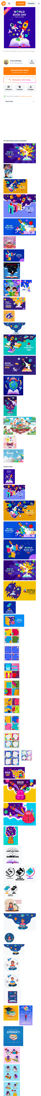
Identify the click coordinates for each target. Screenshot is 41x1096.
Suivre (32, 63)
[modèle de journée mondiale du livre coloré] (13, 455)
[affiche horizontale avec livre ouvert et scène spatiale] (20, 365)
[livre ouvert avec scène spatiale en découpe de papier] (9, 316)
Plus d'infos (9, 101)
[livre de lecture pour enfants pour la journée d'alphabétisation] (9, 242)
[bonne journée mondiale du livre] (9, 442)
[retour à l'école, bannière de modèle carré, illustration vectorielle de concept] (11, 670)
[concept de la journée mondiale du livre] (11, 270)
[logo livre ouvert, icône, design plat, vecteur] (12, 855)
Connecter (31, 3)
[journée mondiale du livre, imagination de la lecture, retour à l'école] (20, 226)
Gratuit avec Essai (19, 71)
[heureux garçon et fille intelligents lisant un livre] (11, 288)
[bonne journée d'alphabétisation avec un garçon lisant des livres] (8, 171)
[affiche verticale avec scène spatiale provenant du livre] (10, 406)
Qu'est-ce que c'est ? (26, 96)
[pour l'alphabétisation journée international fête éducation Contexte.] (13, 1036)
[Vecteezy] (3, 3)
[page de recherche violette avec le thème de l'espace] (14, 303)
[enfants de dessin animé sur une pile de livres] (20, 426)
